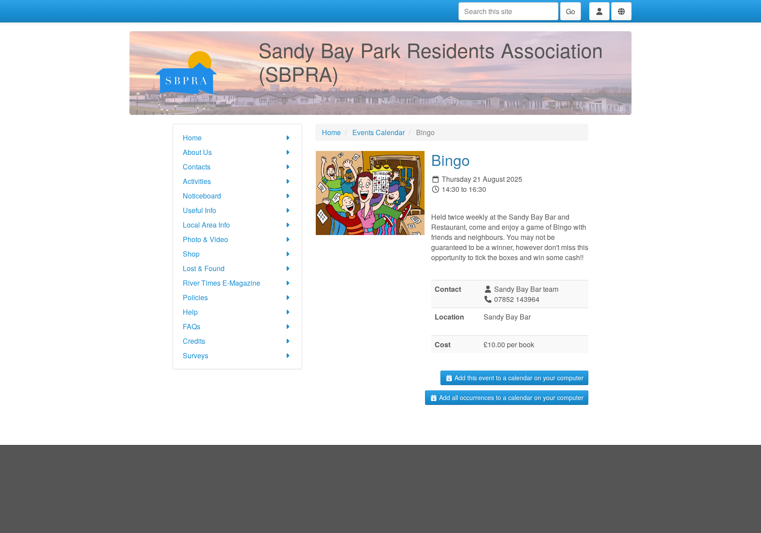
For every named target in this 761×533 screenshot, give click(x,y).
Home (192, 137)
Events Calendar (378, 132)
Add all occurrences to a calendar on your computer (510, 397)
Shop (191, 254)
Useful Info (199, 210)
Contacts (197, 167)
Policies (195, 297)
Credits (194, 341)
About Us (197, 152)
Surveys (195, 355)
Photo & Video (205, 239)
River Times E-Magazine (221, 283)
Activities (197, 181)
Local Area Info (206, 225)
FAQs (191, 326)
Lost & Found (204, 268)
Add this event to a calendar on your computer (518, 377)
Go (570, 11)
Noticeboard (202, 196)
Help (190, 312)
